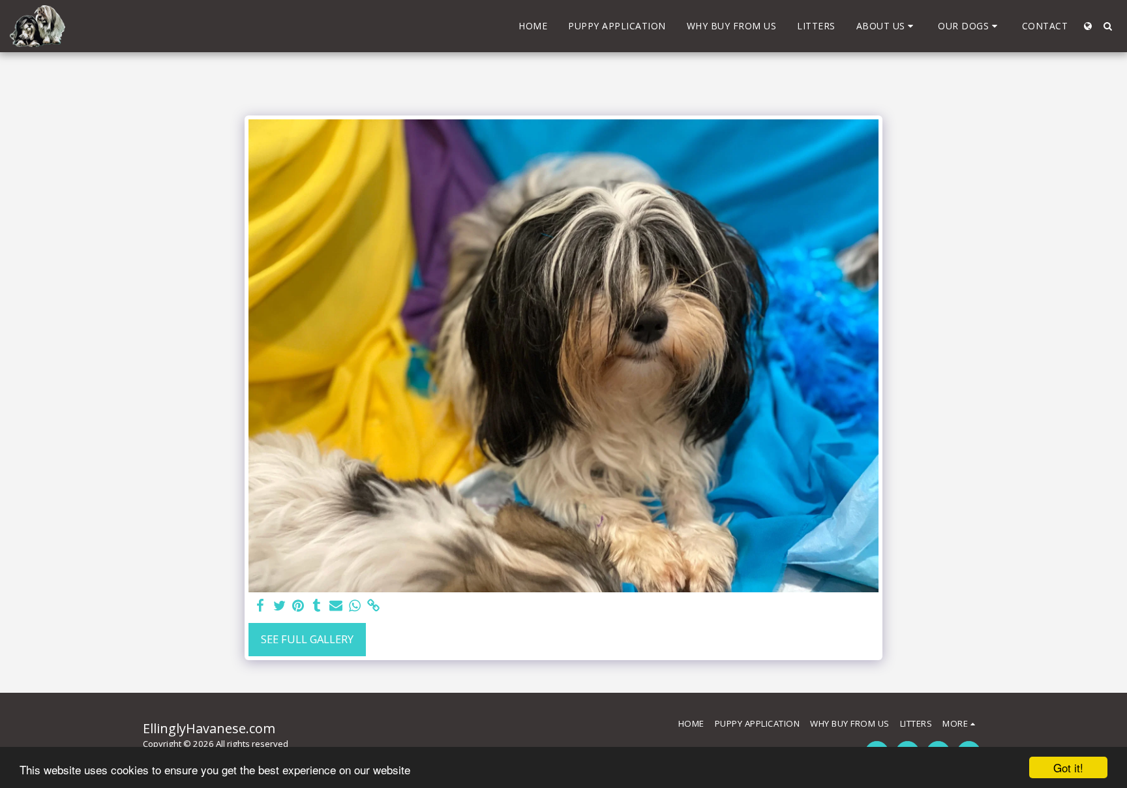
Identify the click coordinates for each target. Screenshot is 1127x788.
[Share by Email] (336, 606)
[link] (373, 606)
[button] (887, 26)
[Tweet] (279, 606)
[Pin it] (298, 606)
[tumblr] (317, 606)
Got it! (1068, 767)
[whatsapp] (354, 606)
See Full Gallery (307, 638)
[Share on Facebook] (260, 606)
